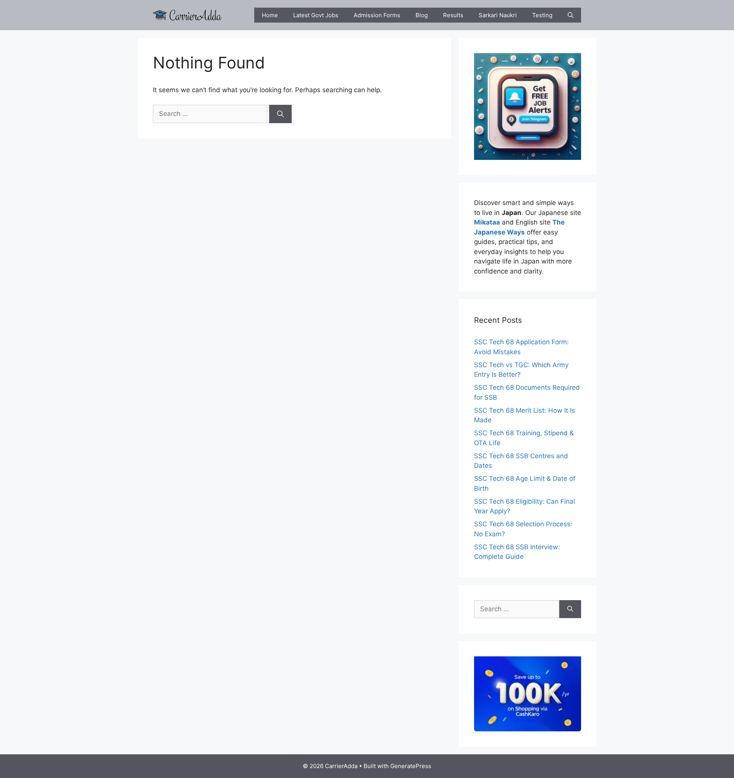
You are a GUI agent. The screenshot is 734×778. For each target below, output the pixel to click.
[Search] (280, 114)
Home (270, 15)
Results (453, 15)
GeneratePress (410, 766)
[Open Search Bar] (570, 15)
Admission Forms (377, 15)
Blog (422, 15)
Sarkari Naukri (498, 15)
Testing (542, 15)
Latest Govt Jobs (315, 15)
